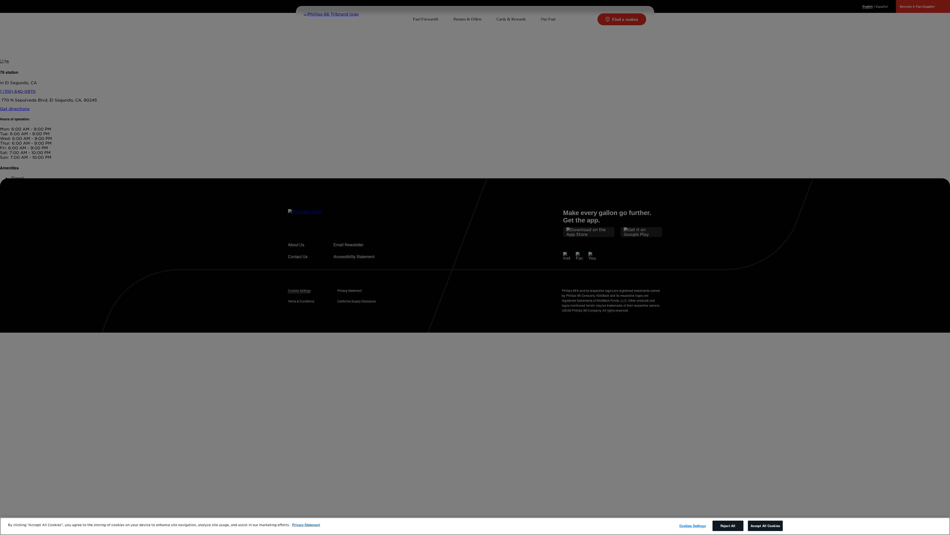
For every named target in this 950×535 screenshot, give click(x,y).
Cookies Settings (692, 525)
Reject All (727, 525)
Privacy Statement (306, 524)
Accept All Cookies (765, 525)
